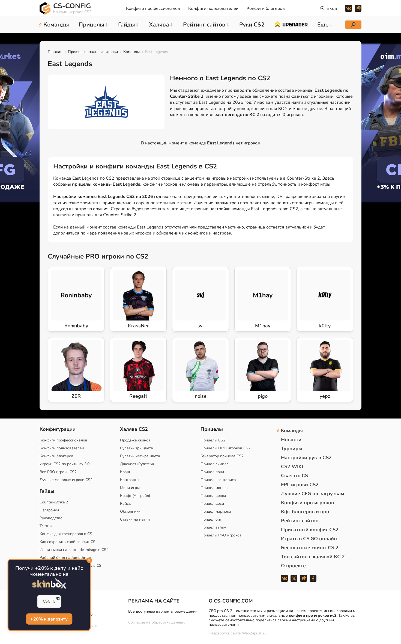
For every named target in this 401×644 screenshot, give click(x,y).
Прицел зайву (213, 527)
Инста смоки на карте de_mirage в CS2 (74, 549)
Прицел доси (212, 503)
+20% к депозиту (49, 619)
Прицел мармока (215, 511)
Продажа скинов (135, 440)
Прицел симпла (214, 464)
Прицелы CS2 (212, 440)
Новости (291, 439)
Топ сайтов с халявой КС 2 (313, 556)
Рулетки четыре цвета (140, 456)
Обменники (130, 511)
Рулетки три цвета (136, 448)
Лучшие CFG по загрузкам (312, 493)
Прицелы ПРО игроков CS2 (225, 448)
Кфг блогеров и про (305, 511)
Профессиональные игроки (93, 51)
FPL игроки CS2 (300, 484)
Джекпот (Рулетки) (137, 464)
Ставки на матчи (135, 519)
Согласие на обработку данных (156, 622)
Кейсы (125, 503)
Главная (55, 51)
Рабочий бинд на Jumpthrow (65, 557)
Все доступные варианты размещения (162, 611)
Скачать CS (294, 475)
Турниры (291, 448)
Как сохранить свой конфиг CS (67, 541)
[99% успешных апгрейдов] (291, 24)
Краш (125, 471)
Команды (131, 51)
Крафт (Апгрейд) (135, 495)
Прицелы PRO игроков (221, 535)
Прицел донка (213, 495)
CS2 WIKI (292, 466)
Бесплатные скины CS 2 (310, 547)
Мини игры (130, 487)
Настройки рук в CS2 (306, 457)
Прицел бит (211, 519)
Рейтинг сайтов (299, 520)
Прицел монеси (214, 487)
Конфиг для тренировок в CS (66, 533)
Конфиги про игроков (307, 502)
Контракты (129, 479)
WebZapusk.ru (254, 633)
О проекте (293, 565)
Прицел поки (212, 471)
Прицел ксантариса (218, 479)
